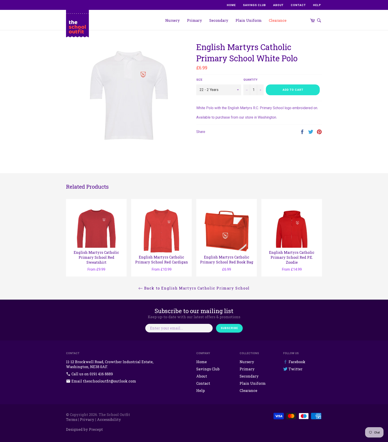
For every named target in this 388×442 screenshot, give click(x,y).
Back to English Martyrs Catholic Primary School (196, 288)
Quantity (250, 79)
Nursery (172, 20)
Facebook (296, 361)
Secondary (218, 20)
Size (199, 79)
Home (231, 5)
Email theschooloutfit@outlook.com (103, 381)
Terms (71, 419)
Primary (194, 20)
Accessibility (109, 419)
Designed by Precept (84, 429)
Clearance (278, 20)
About (278, 5)
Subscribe (229, 328)
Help (317, 5)
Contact (298, 5)
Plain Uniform (249, 20)
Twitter (295, 369)
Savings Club (254, 5)
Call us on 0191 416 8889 (92, 373)
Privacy (87, 419)
